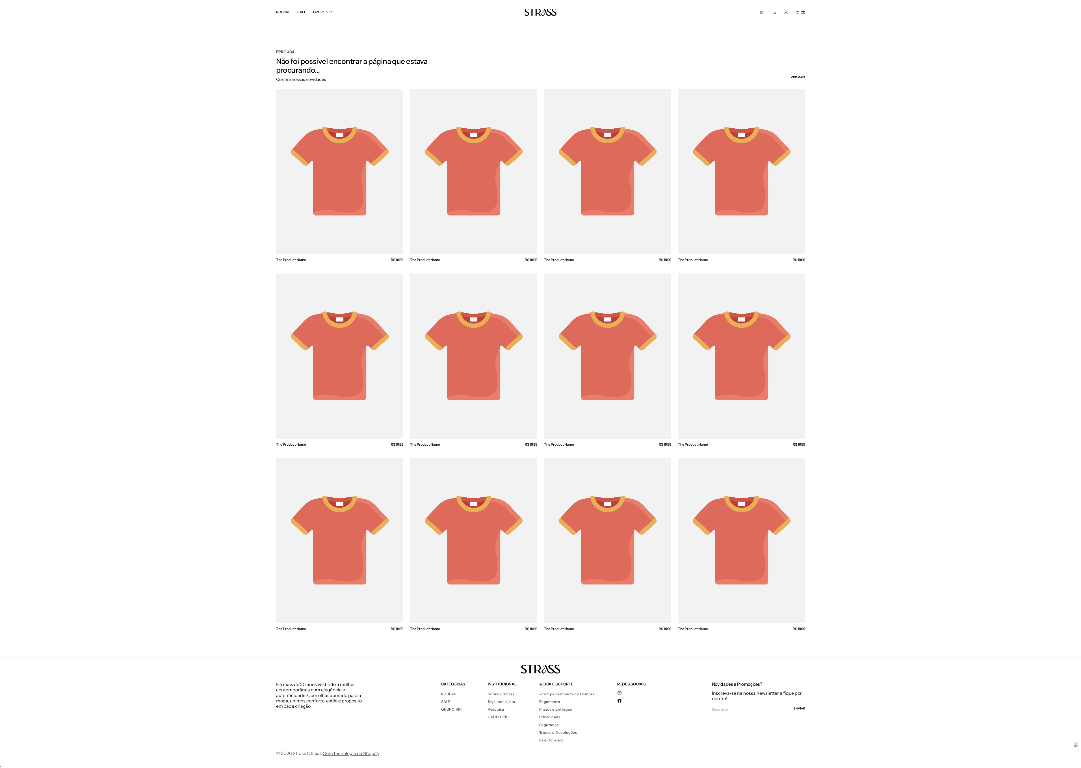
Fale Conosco (551, 740)
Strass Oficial (307, 753)
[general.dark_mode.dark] (761, 12)
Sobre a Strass (501, 694)
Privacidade (550, 717)
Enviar (799, 708)
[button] (774, 12)
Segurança (549, 725)
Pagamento (549, 702)
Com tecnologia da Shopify (351, 753)
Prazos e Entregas (555, 709)
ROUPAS (448, 694)
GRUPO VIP (451, 709)
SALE (446, 702)
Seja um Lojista (501, 702)
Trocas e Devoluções (558, 732)
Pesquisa (496, 709)
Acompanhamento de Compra (567, 694)
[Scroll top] (1072, 759)
